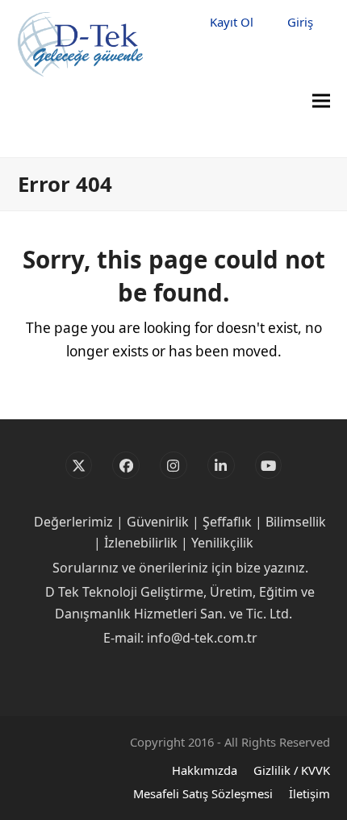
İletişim (309, 793)
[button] (321, 100)
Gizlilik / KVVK (291, 770)
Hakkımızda (204, 770)
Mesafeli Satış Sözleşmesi (203, 793)
